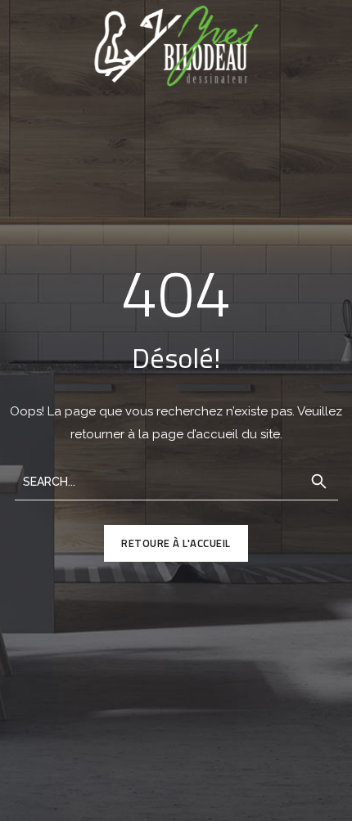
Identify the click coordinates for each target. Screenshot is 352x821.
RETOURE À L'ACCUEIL (176, 543)
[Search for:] (176, 480)
